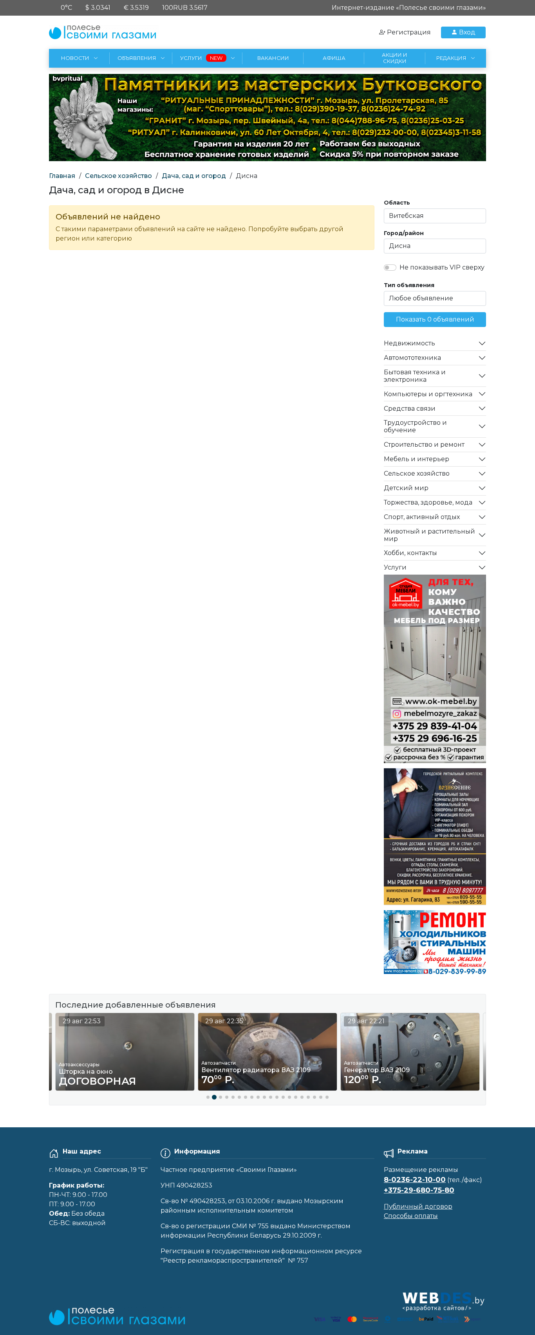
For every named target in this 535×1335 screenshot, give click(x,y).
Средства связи (410, 408)
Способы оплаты (411, 1216)
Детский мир (406, 488)
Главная (62, 176)
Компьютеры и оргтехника (428, 394)
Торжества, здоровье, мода (428, 502)
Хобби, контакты (410, 553)
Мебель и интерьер (416, 459)
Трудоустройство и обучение (415, 426)
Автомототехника (412, 357)
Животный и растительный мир (429, 535)
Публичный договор (418, 1206)
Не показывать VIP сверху (441, 267)
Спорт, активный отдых (422, 517)
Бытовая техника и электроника (415, 375)
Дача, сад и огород (194, 176)
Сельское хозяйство (118, 176)
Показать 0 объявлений (435, 319)
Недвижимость (409, 343)
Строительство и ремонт (424, 444)
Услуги (395, 567)
